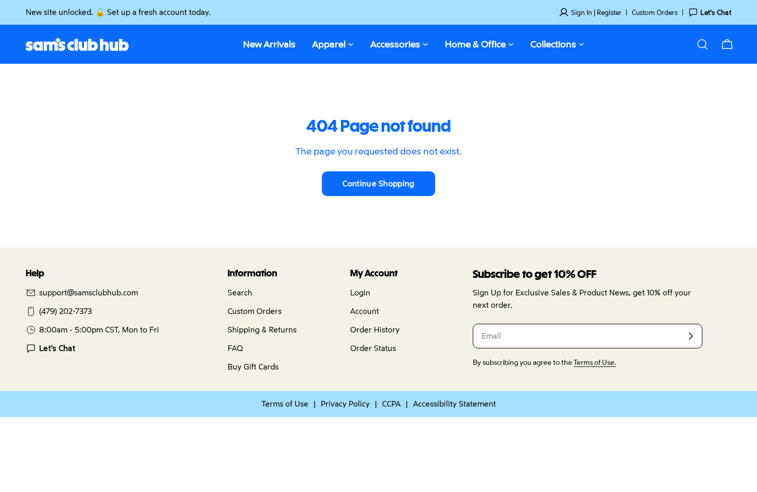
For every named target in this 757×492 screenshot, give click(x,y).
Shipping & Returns (262, 329)
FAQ (235, 348)
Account (364, 311)
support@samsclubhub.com (88, 292)
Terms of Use (285, 403)
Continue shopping (378, 183)
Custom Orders (655, 12)
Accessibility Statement (454, 403)
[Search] (702, 44)
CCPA (391, 403)
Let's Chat (57, 348)
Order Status (373, 348)
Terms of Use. (595, 362)
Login (360, 292)
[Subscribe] (690, 336)
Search (240, 292)
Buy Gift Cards (253, 366)
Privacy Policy (345, 403)
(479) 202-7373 (65, 311)
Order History (375, 329)
